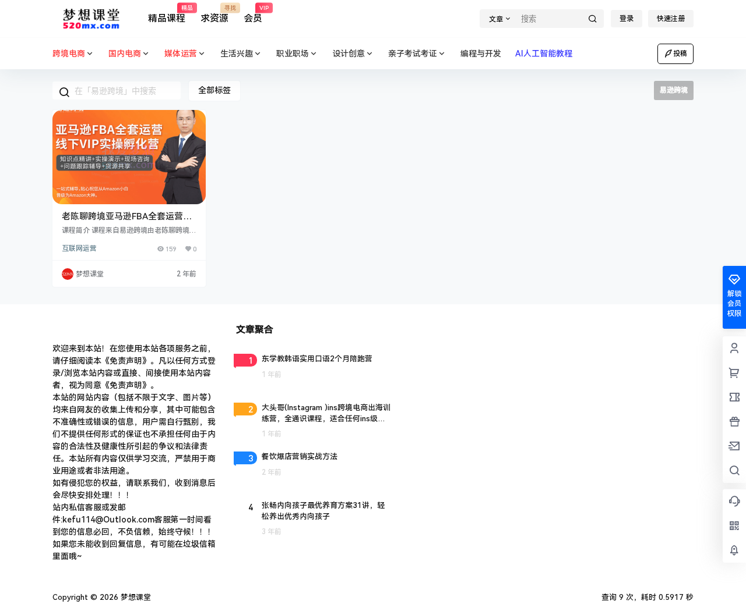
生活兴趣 (236, 53)
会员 (253, 14)
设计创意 (348, 53)
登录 (627, 19)
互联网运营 (79, 248)
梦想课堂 (134, 597)
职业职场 (292, 53)
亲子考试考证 (412, 53)
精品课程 (166, 14)
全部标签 (214, 90)
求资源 (214, 14)
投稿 (680, 53)
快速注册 (671, 19)
